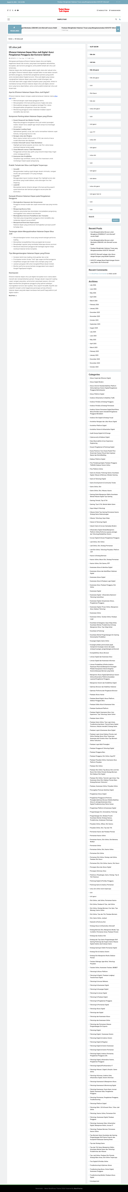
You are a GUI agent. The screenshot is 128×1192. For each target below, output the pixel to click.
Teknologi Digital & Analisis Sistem (101, 1038)
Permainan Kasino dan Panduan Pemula (102, 832)
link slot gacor (94, 78)
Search (91, 217)
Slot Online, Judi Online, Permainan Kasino (103, 900)
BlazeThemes (78, 1188)
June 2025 (93, 336)
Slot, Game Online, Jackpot (98, 918)
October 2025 (94, 320)
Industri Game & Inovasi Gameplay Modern (103, 526)
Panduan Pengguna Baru (97, 752)
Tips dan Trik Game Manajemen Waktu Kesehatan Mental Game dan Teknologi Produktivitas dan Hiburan (102, 1149)
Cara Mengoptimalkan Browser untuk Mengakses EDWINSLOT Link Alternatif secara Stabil (103, 234)
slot (91, 85)
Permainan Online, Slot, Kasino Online (101, 849)
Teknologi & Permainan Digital (99, 1005)
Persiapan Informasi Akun (98, 871)
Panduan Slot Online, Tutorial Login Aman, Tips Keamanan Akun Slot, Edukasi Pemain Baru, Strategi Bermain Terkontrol (104, 780)
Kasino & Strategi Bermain (98, 556)
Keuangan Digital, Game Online (99, 641)
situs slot (93, 140)
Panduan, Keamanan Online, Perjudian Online (104, 786)
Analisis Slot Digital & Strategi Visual (101, 418)
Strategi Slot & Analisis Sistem (99, 952)
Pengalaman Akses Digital (98, 794)
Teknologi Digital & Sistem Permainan (102, 1050)
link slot (92, 101)
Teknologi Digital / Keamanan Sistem (101, 1034)
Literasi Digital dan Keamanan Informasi (102, 661)
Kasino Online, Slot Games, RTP (100, 563)
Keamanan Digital (95, 591)
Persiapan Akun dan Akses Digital (100, 867)
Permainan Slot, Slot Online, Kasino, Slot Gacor (104, 863)
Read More (12, 295)
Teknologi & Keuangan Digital (99, 989)
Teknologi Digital (95, 1030)
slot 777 (92, 132)
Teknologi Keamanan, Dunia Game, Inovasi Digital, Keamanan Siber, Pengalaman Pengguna (103, 1091)
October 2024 (94, 367)
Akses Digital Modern (97, 382)
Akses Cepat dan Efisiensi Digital (100, 378)
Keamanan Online (95, 613)
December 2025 (95, 312)
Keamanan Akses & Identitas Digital (101, 567)
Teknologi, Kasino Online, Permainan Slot (103, 1113)
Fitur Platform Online (96, 469)
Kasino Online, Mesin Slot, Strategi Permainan (104, 559)
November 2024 (95, 363)
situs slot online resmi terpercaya (100, 889)
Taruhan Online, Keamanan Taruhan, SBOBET (104, 967)
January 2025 (94, 355)
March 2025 (93, 347)
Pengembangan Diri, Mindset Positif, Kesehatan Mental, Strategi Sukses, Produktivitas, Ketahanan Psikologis (101, 818)
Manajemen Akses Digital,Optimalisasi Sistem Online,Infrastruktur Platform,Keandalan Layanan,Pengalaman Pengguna (104, 677)
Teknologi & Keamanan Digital (99, 985)
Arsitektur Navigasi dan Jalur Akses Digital (103, 421)
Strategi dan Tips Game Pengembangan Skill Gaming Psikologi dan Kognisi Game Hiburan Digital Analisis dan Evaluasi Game (104, 942)
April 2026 (93, 297)
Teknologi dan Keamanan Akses (100, 1016)
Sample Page (62, 19)
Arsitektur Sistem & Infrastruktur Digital (102, 429)
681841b (13, 58)
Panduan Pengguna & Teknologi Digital (102, 748)
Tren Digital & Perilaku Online (99, 1161)
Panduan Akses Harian (97, 694)
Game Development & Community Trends (103, 483)
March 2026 (93, 301)
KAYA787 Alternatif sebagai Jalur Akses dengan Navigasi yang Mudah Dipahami (84, 2)
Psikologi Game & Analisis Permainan (102, 885)
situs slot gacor (95, 109)
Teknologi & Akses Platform (99, 971)
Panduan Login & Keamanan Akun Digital (102, 730)
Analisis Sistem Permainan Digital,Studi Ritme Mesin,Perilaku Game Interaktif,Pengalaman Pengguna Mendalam (104, 412)
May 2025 (93, 339)
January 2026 (94, 308)
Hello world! (112, 274)
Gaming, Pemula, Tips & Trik (98, 500)
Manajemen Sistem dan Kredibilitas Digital (103, 683)
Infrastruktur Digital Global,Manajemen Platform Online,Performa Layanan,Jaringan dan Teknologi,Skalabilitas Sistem (103, 532)
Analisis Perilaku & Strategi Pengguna (101, 402)
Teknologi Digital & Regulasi (99, 1042)
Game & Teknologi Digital (98, 479)
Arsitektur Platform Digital (98, 425)
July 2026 (93, 285)
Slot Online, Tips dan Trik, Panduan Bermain (103, 914)
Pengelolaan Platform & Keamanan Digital (103, 808)
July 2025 (93, 332)
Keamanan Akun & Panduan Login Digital (102, 581)
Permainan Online (95, 845)
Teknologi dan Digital (96, 1012)
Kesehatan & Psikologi (97, 631)
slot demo (93, 178)
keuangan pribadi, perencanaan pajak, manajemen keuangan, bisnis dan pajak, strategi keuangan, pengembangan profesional (104, 647)
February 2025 (94, 351)
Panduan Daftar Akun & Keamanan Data (102, 704)
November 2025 (95, 316)
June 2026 (93, 289)
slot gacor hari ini (95, 194)
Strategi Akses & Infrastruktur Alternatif (102, 926)
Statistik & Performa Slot (98, 922)
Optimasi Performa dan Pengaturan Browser (103, 691)
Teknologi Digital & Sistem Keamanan (102, 1046)
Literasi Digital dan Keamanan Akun (101, 657)
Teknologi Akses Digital (97, 1009)
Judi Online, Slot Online (97, 542)
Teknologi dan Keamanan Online (100, 1020)
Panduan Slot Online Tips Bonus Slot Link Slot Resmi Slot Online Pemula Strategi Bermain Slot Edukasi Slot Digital (104, 772)
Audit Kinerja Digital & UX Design (100, 433)
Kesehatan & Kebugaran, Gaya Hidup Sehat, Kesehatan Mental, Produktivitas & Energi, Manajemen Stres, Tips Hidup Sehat (103, 625)
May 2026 (93, 293)
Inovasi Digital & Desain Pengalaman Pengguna (104, 538)
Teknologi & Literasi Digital (98, 993)
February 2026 (94, 304)
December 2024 (95, 359)
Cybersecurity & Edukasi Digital (100, 437)
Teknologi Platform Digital (98, 1103)
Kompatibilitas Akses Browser (99, 653)
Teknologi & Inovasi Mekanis (99, 981)
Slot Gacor (93, 93)
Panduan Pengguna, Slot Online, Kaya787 (102, 756)
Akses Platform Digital (97, 394)
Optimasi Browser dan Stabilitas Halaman (103, 687)
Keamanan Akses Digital (97, 577)
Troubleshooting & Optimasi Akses (101, 1165)
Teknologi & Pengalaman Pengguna (101, 1001)
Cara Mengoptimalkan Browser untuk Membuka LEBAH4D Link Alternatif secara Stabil (104, 242)
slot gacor (93, 124)
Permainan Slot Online (97, 853)
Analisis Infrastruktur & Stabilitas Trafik (102, 398)
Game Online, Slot (95, 487)
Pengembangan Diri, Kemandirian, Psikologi (103, 812)
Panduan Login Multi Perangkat (99, 744)
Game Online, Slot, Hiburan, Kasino (101, 490)
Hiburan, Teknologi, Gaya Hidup (100, 518)
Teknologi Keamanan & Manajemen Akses (103, 1081)
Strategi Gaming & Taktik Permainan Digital (103, 948)
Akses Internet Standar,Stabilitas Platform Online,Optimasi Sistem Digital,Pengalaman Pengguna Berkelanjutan (103, 388)
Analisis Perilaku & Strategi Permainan (102, 406)
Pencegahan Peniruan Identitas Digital (102, 790)
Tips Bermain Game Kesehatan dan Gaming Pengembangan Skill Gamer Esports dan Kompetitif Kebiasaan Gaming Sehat (103, 1137)
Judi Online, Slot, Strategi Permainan (101, 546)
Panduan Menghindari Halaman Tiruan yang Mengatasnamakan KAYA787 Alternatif (64, 28)
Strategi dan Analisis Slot (98, 936)
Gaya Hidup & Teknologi (97, 508)
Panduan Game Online (97, 718)
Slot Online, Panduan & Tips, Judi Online (102, 904)
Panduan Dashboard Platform (99, 708)
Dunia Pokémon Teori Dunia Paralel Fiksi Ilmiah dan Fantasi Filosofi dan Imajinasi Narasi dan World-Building (103, 453)
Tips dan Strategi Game (97, 1143)
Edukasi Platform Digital (97, 459)
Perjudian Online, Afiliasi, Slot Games (101, 824)
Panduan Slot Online (96, 766)
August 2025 (94, 328)
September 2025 (95, 324)
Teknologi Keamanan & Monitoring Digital (103, 1085)
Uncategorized (94, 1181)
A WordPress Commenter (98, 274)
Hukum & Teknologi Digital (98, 522)
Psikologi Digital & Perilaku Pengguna (101, 881)
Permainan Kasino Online (98, 835)
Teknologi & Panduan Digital (99, 997)
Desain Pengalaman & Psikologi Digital (102, 447)
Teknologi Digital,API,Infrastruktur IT (101, 1066)
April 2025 (93, 343)
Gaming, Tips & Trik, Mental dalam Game (102, 504)
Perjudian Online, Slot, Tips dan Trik (101, 828)
